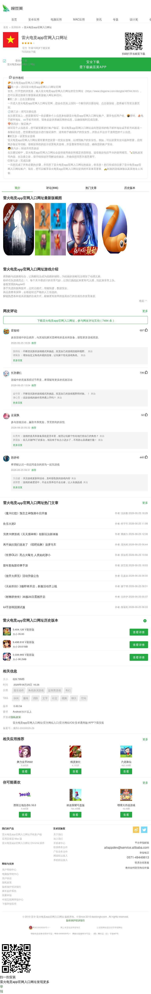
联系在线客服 (142, 862)
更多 (145, 311)
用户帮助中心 (9, 869)
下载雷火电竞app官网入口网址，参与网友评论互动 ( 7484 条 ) (75, 320)
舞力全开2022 (25, 762)
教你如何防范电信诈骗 (137, 867)
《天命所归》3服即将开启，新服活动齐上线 (30, 586)
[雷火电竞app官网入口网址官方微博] (136, 830)
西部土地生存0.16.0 (25, 805)
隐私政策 (16, 717)
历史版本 (129, 188)
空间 (83, 698)
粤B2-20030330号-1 (41, 927)
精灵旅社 (75, 762)
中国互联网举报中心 (12, 899)
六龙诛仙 (126, 762)
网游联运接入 (60, 855)
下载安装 (45, 47)
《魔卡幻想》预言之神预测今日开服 (25, 513)
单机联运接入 (60, 859)
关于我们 (58, 834)
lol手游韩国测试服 (14, 607)
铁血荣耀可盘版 (76, 805)
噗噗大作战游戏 (126, 805)
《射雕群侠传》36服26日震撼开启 (24, 597)
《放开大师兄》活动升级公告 (21, 576)
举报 (1, 988)
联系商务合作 (60, 847)
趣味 (25, 698)
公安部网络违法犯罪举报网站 (109, 927)
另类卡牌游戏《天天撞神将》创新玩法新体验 (30, 534)
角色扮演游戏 (36, 690)
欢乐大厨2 (9, 523)
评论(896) (52, 188)
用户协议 (7, 878)
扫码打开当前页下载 (133, 54)
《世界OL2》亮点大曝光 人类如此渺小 (27, 555)
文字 (45, 698)
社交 (54, 698)
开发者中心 (59, 843)
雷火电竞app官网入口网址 (13, 8)
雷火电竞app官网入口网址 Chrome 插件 (23, 843)
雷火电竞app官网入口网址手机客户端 (22, 834)
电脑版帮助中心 (10, 873)
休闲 (16, 698)
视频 (64, 698)
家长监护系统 (9, 890)
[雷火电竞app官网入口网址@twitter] (144, 830)
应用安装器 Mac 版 (12, 838)
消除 (35, 698)
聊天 (73, 698)
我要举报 (7, 895)
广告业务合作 (60, 851)
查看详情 (139, 632)
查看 (25, 771)
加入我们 (58, 838)
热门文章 (91, 188)
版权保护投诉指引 (11, 886)
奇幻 (68, 690)
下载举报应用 (9, 903)
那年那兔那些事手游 (15, 565)
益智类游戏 (54, 690)
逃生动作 (19, 690)
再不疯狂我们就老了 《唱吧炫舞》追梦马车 (29, 544)
